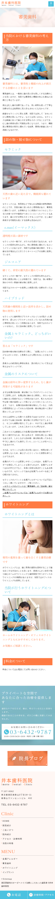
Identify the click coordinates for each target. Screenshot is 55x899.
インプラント (8, 872)
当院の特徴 (8, 843)
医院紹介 (7, 825)
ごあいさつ (8, 830)
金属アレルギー (10, 859)
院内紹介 (7, 834)
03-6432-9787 (18, 804)
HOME (6, 821)
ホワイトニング (10, 868)
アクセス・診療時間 (12, 839)
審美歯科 (7, 863)
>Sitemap (6, 879)
